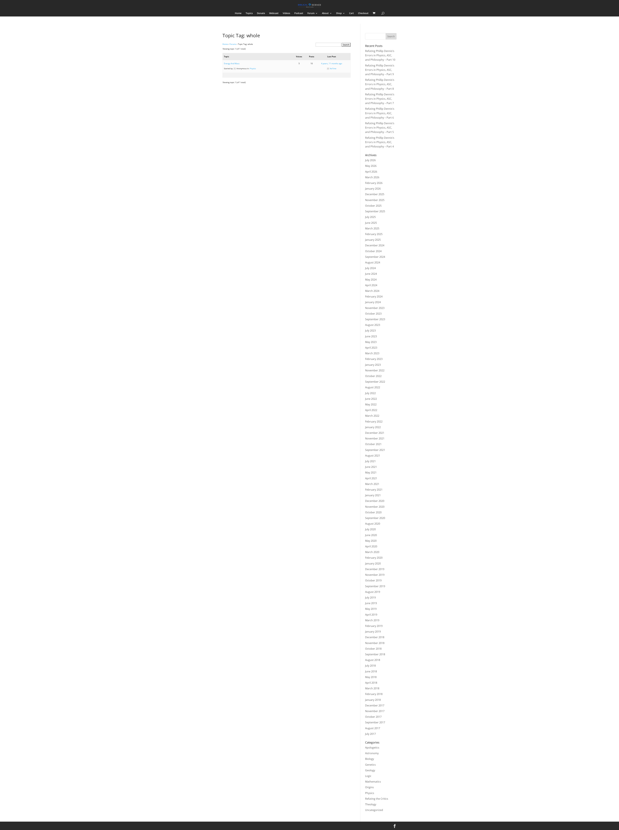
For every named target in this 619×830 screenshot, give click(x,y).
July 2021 (370, 461)
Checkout (363, 13)
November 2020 (374, 506)
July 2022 (370, 393)
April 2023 (371, 347)
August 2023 (372, 325)
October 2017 (373, 717)
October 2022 (373, 376)
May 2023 (371, 342)
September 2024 (375, 257)
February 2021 (374, 489)
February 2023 (374, 359)
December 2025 (374, 194)
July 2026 (370, 160)
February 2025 (374, 234)
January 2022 (373, 427)
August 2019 (372, 592)
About (325, 13)
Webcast (274, 13)
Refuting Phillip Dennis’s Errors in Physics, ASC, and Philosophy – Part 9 (379, 70)
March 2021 (372, 484)
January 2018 (373, 700)
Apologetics (372, 747)
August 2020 (372, 523)
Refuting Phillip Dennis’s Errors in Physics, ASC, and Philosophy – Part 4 (379, 142)
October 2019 (373, 580)
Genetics (370, 764)
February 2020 (374, 557)
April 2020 (371, 546)
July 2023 (370, 330)
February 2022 (374, 421)
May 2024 (371, 279)
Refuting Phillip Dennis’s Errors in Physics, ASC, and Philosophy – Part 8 (379, 84)
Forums (233, 44)
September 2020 (375, 518)
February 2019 (374, 626)
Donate (261, 13)
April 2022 (371, 410)
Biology (369, 759)
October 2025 (373, 205)
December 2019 (374, 569)
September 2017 (375, 722)
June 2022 (371, 399)
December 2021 (374, 433)
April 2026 (371, 171)
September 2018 (375, 654)
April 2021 (371, 478)
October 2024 (373, 251)
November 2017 (374, 711)
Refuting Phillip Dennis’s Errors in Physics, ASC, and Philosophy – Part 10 (380, 55)
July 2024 (370, 268)
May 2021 (371, 472)
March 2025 (372, 228)
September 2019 (375, 586)
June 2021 (371, 467)
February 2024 (374, 296)
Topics (249, 13)
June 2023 (371, 336)
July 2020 (370, 529)
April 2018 (371, 682)
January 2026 (373, 188)
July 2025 (370, 217)
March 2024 (372, 291)
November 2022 (374, 370)
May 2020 (371, 541)
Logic (368, 776)
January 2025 (373, 239)
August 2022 (372, 387)
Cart (351, 13)
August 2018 (372, 660)
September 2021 (375, 450)
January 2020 (373, 563)
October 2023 (373, 313)
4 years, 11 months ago (331, 63)
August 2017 (372, 728)
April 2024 (371, 285)
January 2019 (373, 631)
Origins (369, 787)
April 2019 (371, 614)
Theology (370, 804)
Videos (286, 13)
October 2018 (373, 648)
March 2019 (372, 620)
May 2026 (371, 166)
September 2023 (375, 319)
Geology (370, 770)
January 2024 (373, 302)
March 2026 (372, 177)
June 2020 (371, 535)
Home (238, 13)
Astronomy (372, 753)
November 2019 (374, 575)
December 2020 (374, 501)
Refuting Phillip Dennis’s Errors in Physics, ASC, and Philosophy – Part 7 (379, 99)
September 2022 (375, 381)
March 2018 (372, 688)
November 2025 (374, 200)
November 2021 (374, 438)
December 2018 (374, 637)
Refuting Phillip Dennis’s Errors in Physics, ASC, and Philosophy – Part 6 (379, 113)
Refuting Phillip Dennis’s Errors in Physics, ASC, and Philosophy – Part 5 (379, 127)
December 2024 (374, 245)
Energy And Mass (232, 63)
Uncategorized (374, 810)
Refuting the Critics (376, 798)
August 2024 (372, 262)
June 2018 (371, 671)
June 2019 (371, 603)
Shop (339, 13)
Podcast (298, 13)
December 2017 (374, 705)
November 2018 (374, 643)
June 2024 (371, 274)
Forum (310, 13)
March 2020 (372, 552)
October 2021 (373, 444)
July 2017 (370, 734)
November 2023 (374, 308)
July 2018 (370, 665)
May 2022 (371, 404)
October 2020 (373, 512)
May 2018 (371, 677)
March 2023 (372, 353)
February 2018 (374, 694)
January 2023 (373, 365)
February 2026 (374, 183)
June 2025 (371, 223)
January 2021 (373, 495)
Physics (253, 68)
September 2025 (375, 211)
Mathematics (373, 781)
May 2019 (371, 609)
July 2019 (370, 597)
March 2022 (372, 416)
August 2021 (372, 455)
